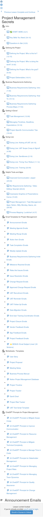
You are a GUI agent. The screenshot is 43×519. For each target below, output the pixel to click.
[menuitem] (1, 5)
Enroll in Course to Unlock (21, 512)
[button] (1, 2)
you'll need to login (31, 509)
